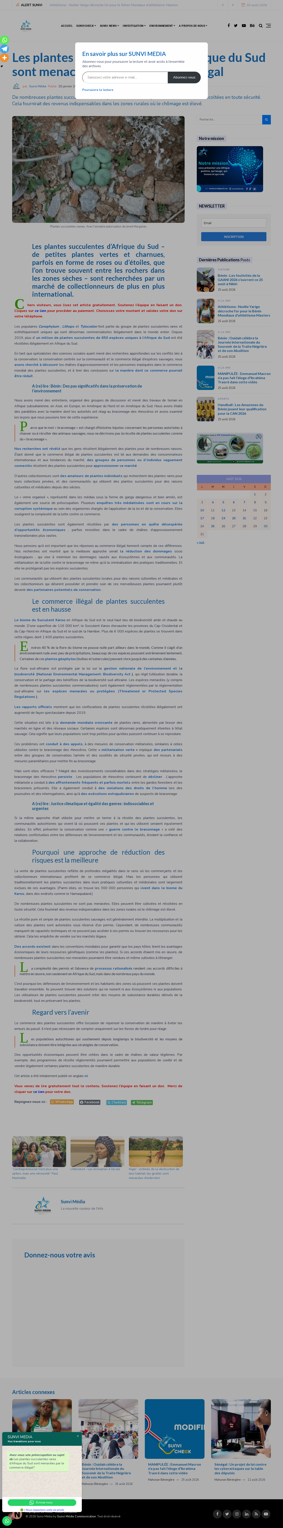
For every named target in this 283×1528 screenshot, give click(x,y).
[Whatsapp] (4, 40)
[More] (4, 57)
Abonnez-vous (184, 77)
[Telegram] (4, 48)
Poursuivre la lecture (97, 90)
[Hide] (2, 66)
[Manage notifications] (11, 1516)
